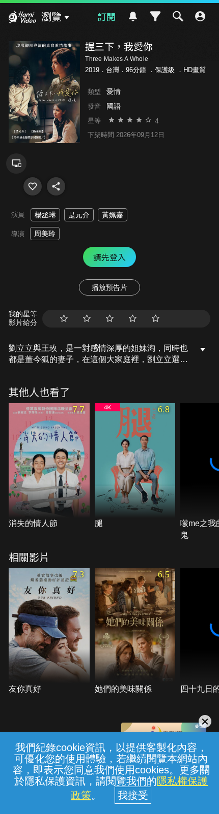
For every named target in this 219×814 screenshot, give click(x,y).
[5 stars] (155, 319)
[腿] (135, 466)
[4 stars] (132, 319)
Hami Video (22, 18)
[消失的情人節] (49, 466)
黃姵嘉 (112, 215)
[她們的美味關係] (135, 631)
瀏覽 (51, 16)
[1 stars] (63, 319)
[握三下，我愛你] (32, 186)
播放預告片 (109, 287)
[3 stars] (109, 319)
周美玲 (45, 234)
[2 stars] (86, 319)
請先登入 (109, 257)
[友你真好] (49, 631)
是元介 (79, 215)
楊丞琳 (45, 215)
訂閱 (106, 16)
